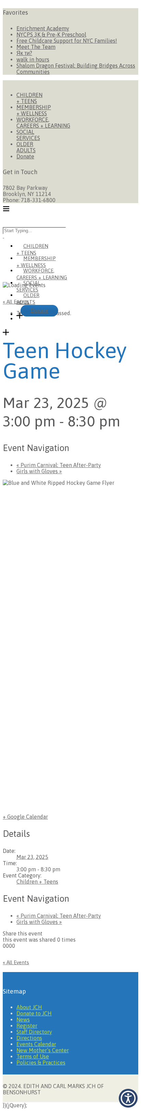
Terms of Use (32, 1056)
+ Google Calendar (25, 817)
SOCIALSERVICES (28, 135)
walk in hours (32, 59)
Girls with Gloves (39, 471)
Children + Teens (37, 881)
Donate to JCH (34, 1013)
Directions (29, 1038)
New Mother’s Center (42, 1050)
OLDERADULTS (26, 147)
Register (26, 1026)
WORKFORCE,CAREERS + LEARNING (43, 122)
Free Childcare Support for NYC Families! (66, 41)
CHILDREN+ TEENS (29, 98)
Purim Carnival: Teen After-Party (58, 465)
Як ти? (24, 53)
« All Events (16, 302)
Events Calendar (36, 1044)
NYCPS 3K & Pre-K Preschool (51, 34)
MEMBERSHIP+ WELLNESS (33, 110)
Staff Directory (34, 1032)
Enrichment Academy (42, 28)
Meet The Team (35, 47)
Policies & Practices (40, 1062)
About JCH (29, 1007)
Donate (25, 156)
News (23, 1019)
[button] (128, 1098)
